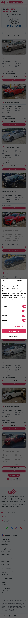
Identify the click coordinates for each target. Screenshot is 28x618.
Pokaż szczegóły (19, 326)
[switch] (24, 311)
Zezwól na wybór (14, 336)
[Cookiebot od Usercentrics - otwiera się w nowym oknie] (16, 281)
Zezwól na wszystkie (14, 331)
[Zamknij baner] (25, 280)
